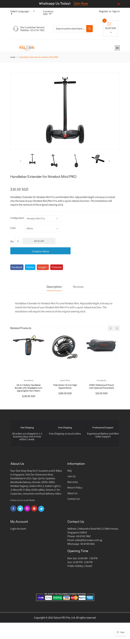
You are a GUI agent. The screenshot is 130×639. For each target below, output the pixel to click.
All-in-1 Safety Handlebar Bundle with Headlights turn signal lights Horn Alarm (28, 388)
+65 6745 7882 (36, 30)
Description (54, 287)
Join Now (81, 3)
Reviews (78, 287)
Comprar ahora (40, 251)
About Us (72, 493)
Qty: (12, 241)
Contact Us (73, 499)
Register (103, 11)
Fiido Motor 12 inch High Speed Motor (65, 386)
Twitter (30, 267)
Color (13, 227)
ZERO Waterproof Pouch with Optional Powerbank (101, 386)
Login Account (18, 528)
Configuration (17, 217)
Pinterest (57, 267)
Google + (43, 267)
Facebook (17, 267)
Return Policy (74, 487)
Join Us (71, 476)
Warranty (72, 482)
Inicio (12, 57)
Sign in (116, 11)
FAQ (69, 470)
